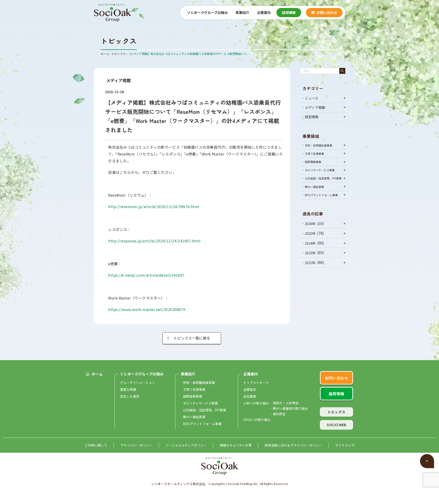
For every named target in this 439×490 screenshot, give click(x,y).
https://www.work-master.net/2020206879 (146, 309)
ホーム (97, 374)
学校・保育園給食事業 (318, 145)
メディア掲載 (315, 107)
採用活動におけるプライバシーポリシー (293, 445)
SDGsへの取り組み (256, 419)
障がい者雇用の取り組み (290, 408)
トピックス (336, 412)
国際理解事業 (313, 162)
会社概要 (249, 396)
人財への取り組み (256, 403)
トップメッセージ (256, 382)
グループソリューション (137, 382)
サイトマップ (344, 445)
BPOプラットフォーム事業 (321, 195)
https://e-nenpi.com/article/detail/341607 (146, 275)
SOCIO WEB (336, 424)
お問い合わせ (326, 12)
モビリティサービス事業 (320, 170)
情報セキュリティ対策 (236, 445)
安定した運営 (129, 396)
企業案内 (250, 374)
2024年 (310, 243)
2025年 (310, 233)
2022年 (310, 262)
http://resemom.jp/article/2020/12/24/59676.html (153, 206)
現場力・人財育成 (285, 403)
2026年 (310, 223)
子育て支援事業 (314, 153)
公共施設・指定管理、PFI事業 (323, 178)
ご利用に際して (96, 445)
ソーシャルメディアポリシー (186, 445)
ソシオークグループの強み (141, 374)
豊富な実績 (128, 389)
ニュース (311, 98)
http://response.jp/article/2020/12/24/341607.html (154, 241)
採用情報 (289, 12)
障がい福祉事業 (314, 187)
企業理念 (249, 389)
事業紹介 (188, 374)
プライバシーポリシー (136, 445)
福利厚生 (279, 414)
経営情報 (312, 116)
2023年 (310, 252)
